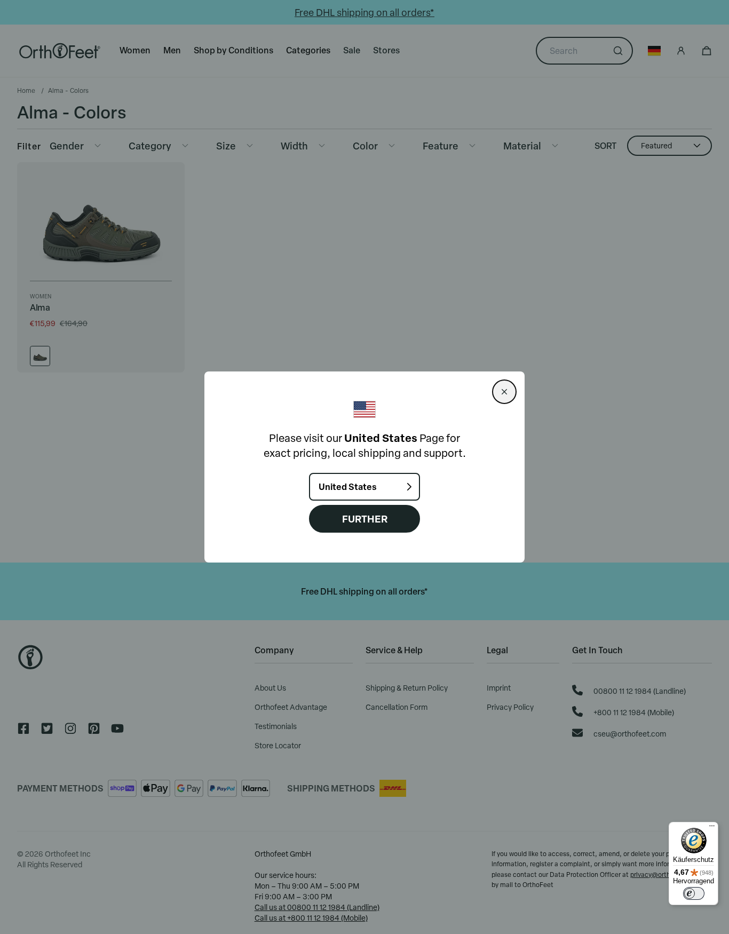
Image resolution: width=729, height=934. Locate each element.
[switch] (693, 893)
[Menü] (712, 828)
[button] (504, 391)
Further (364, 518)
